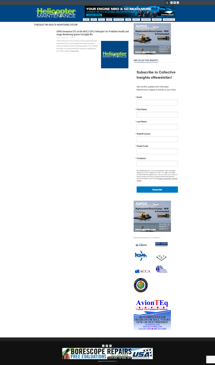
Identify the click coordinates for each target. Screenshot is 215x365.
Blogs (101, 20)
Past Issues (119, 20)
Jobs (128, 20)
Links (109, 20)
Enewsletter (169, 20)
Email (139, 97)
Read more (75, 51)
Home (86, 20)
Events (136, 20)
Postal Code (142, 146)
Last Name (142, 122)
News (94, 20)
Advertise (156, 20)
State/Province (143, 134)
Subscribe (145, 20)
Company (141, 158)
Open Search (167, 2)
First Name (142, 109)
